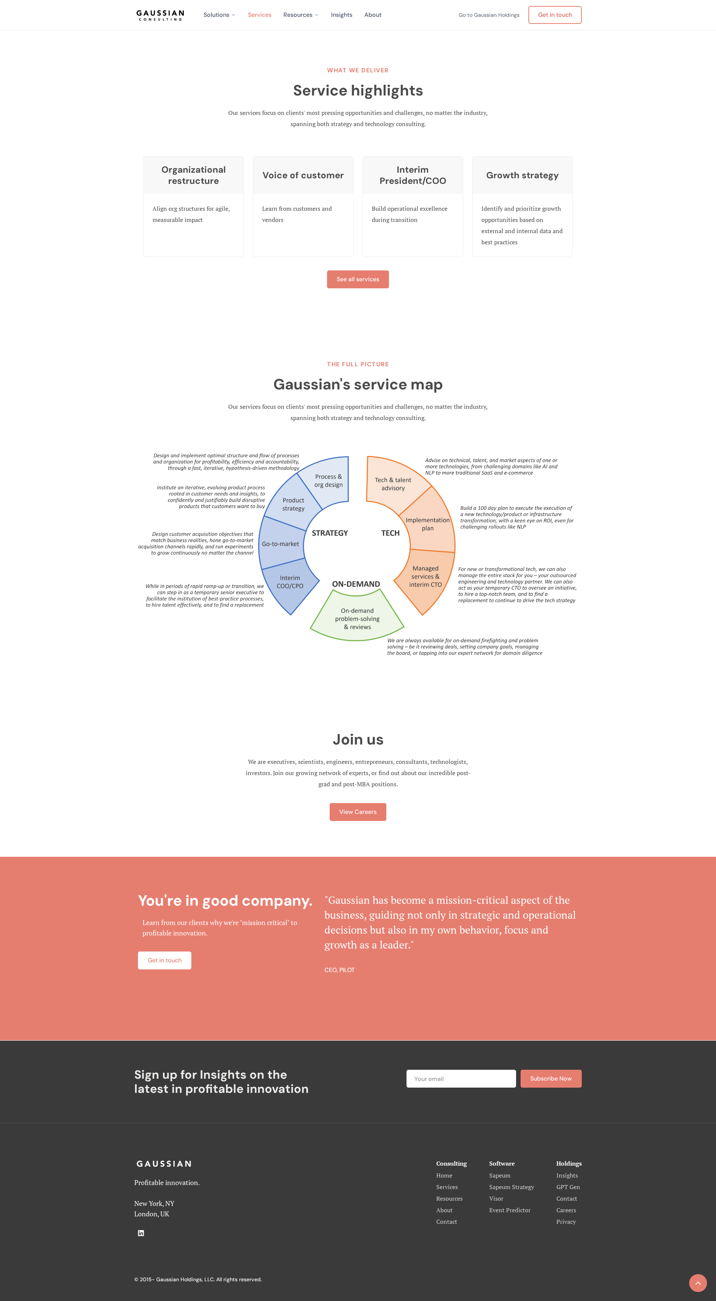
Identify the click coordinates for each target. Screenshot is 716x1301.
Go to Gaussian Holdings (489, 15)
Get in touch (555, 15)
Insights (341, 15)
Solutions (216, 15)
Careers (566, 1210)
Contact (446, 1221)
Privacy (566, 1221)
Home (444, 1175)
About (372, 15)
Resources (298, 15)
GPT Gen (568, 1187)
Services (259, 15)
